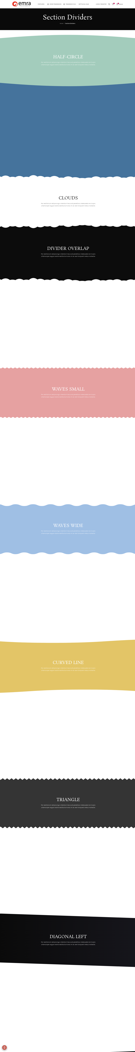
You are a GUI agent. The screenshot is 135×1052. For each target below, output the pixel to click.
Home (61, 23)
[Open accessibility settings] (4, 1047)
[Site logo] (21, 4)
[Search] (109, 4)
